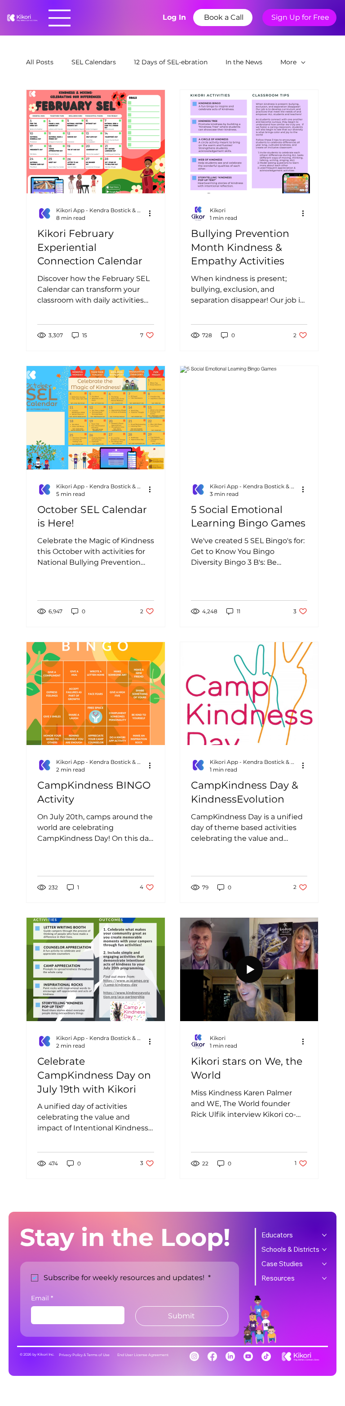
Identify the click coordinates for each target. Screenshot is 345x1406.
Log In (174, 17)
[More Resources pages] (324, 1278)
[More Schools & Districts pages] (324, 1249)
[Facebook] (212, 1356)
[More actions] (152, 213)
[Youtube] (248, 1356)
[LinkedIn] (230, 1356)
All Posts (39, 62)
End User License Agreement (142, 1354)
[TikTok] (266, 1356)
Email (42, 1298)
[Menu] (60, 18)
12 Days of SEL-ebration (171, 62)
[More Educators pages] (324, 1235)
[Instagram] (194, 1356)
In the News (244, 62)
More (288, 62)
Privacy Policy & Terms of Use (84, 1354)
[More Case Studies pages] (324, 1264)
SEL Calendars (93, 62)
